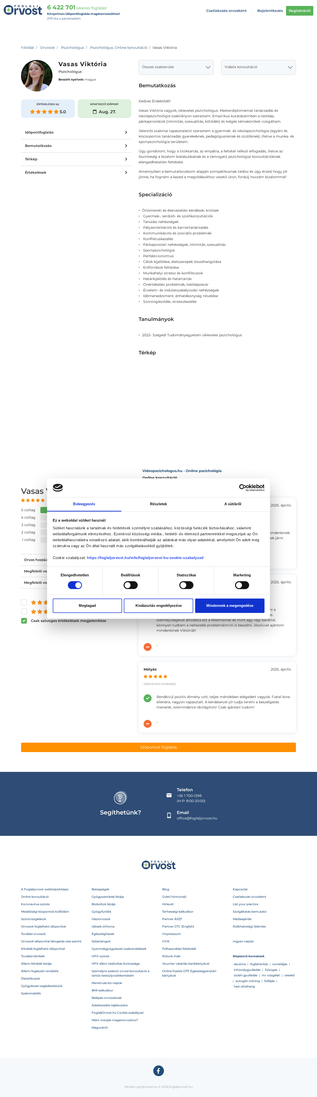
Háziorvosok (101, 919)
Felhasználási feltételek (179, 949)
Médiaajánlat (242, 919)
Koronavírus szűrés (35, 904)
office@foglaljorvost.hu (197, 818)
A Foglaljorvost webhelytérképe (44, 889)
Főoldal (27, 47)
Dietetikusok (30, 978)
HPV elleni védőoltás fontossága (116, 963)
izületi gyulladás (245, 975)
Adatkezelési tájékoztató (110, 1005)
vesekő (289, 975)
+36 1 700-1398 (189, 795)
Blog (165, 889)
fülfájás (269, 981)
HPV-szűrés (100, 956)
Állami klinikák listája (36, 963)
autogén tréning (248, 981)
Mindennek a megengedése (229, 606)
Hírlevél (167, 904)
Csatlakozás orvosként (226, 10)
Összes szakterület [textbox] (158, 67)
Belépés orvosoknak (107, 998)
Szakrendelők (31, 993)
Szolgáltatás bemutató (249, 911)
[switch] (131, 585)
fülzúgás (271, 970)
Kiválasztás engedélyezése (158, 606)
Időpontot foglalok (158, 747)
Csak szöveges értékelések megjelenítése (68, 621)
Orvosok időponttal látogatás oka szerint (51, 941)
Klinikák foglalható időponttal (43, 949)
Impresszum (171, 934)
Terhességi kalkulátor (177, 911)
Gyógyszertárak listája (108, 897)
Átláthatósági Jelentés (249, 926)
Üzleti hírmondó (174, 897)
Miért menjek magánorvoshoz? (115, 1020)
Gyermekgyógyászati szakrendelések (119, 949)
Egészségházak (103, 934)
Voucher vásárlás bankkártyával (185, 963)
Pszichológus (72, 47)
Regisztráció (300, 10)
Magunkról (100, 1027)
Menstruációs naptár (107, 983)
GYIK (166, 941)
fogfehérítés (259, 964)
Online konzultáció (35, 897)
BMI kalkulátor (102, 990)
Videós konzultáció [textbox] (241, 67)
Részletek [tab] (158, 504)
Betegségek (100, 889)
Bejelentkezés (270, 10)
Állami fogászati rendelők (39, 971)
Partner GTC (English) (178, 926)
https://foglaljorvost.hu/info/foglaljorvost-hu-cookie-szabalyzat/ (145, 558)
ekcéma (240, 964)
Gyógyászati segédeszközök (41, 986)
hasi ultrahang (244, 986)
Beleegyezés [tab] (84, 504)
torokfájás (279, 964)
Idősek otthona (103, 926)
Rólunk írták (171, 956)
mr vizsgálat (271, 975)
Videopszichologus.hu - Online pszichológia (182, 471)
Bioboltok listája (103, 904)
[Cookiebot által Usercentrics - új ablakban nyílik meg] (242, 487)
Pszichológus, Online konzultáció (118, 47)
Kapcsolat (240, 889)
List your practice (245, 904)
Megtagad (87, 606)
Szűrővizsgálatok (33, 919)
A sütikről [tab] (232, 504)
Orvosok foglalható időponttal (43, 926)
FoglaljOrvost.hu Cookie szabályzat (118, 1012)
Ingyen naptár (243, 941)
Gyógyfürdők (101, 911)
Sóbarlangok (101, 941)
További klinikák (33, 956)
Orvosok (47, 47)
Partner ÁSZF (172, 919)
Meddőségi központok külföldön (45, 911)
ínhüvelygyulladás (247, 970)
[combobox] (176, 67)
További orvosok (33, 934)
